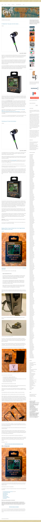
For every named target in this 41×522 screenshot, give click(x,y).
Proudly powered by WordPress (5, 518)
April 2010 (31, 342)
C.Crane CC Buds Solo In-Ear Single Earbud (18, 509)
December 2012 (31, 311)
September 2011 (31, 326)
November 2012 (31, 312)
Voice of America (36, 416)
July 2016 (31, 270)
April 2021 (31, 215)
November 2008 (31, 357)
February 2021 (31, 217)
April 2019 (31, 238)
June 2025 (31, 167)
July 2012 (31, 316)
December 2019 (31, 231)
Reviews (13, 222)
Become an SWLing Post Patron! (33, 100)
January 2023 (31, 195)
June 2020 (31, 225)
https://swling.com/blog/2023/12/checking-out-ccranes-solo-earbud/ (11, 111)
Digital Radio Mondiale (32, 403)
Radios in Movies (32, 409)
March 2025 (31, 170)
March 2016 (31, 274)
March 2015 (31, 285)
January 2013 (31, 310)
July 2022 (31, 201)
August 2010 (31, 338)
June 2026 (31, 156)
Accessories (8, 115)
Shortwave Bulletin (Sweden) (33, 381)
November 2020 (31, 220)
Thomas (3, 511)
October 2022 (31, 198)
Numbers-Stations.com (32, 373)
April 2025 (31, 169)
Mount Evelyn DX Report (32, 371)
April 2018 (31, 250)
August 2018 (31, 246)
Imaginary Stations (32, 406)
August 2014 (31, 292)
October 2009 (31, 348)
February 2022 (31, 206)
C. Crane (18, 222)
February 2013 (31, 309)
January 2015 (31, 287)
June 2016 (31, 271)
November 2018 (31, 243)
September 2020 (31, 222)
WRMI (36, 417)
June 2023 (31, 190)
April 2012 (31, 319)
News (11, 115)
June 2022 (31, 202)
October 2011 (31, 325)
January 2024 (31, 184)
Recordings (34, 410)
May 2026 (31, 157)
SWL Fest (31, 386)
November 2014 (31, 289)
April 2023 (31, 192)
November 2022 (31, 197)
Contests (12, 508)
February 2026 (31, 160)
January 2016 (31, 276)
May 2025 (31, 168)
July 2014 (31, 293)
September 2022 (31, 199)
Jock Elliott (22, 116)
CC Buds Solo (8, 510)
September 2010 (31, 337)
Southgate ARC (32, 415)
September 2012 (31, 314)
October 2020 (31, 221)
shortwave (33, 411)
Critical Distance (31, 363)
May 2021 (31, 214)
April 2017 (31, 261)
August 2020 (31, 223)
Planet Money (5, 498)
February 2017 (31, 263)
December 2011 (31, 323)
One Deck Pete (32, 408)
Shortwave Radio (14, 115)
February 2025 (31, 171)
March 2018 (31, 251)
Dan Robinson (37, 402)
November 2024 (31, 174)
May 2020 (31, 226)
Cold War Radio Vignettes (33, 362)
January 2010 (31, 345)
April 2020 (31, 227)
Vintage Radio (31, 416)
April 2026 (31, 158)
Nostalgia (34, 407)
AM (10, 508)
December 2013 (31, 300)
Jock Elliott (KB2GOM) (12, 116)
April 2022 (31, 204)
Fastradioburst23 (35, 404)
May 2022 (31, 203)
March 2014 (31, 297)
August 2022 (31, 200)
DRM (30, 404)
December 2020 (31, 219)
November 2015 (31, 278)
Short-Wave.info (31, 380)
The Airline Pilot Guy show (6, 492)
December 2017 (31, 254)
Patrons (9, 4)
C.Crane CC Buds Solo (21, 115)
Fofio (30, 368)
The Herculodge (31, 388)
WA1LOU (31, 389)
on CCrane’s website (13, 160)
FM (14, 508)
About (24, 4)
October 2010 (31, 336)
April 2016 (31, 273)
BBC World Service (32, 401)
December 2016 (31, 265)
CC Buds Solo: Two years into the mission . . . (11, 23)
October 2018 (31, 244)
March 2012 (31, 320)
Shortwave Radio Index (32, 383)
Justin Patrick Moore (33, 407)
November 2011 (31, 324)
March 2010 (31, 343)
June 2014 (31, 294)
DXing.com (31, 367)
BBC (34, 400)
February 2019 (31, 240)
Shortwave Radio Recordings (33, 414)
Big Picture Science (5, 496)
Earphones (13, 510)
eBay (31, 404)
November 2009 (31, 347)
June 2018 (31, 248)
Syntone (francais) (32, 387)
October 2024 (31, 175)
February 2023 (31, 194)
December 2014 (31, 288)
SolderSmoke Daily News (32, 385)
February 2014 (31, 298)
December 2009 (31, 346)
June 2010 (31, 340)
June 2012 (31, 317)
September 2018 (31, 245)
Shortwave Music (37, 412)
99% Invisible (5, 495)
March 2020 (31, 228)
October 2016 (31, 267)
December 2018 (31, 242)
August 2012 (31, 315)
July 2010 (31, 339)
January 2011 (31, 333)
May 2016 (31, 272)
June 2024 (31, 179)
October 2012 (31, 313)
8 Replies (3, 25)
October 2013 (31, 302)
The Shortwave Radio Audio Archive (8, 491)
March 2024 (31, 182)
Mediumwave (31, 407)
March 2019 (31, 239)
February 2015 (31, 286)
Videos (37, 415)
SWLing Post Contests (17, 510)
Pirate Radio (36, 408)
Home (2, 4)
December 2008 (31, 356)
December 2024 (31, 173)
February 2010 (31, 344)
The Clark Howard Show (6, 497)
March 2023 (31, 193)
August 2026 (31, 154)
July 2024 (31, 178)
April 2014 (31, 296)
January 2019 (31, 241)
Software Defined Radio (33, 415)
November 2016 (31, 266)
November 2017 (31, 255)
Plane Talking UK (5, 493)
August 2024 (31, 177)
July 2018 (31, 247)
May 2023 (31, 191)
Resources (13, 4)
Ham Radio (32, 405)
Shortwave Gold (32, 412)
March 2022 (31, 205)
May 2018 (31, 249)
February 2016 (31, 275)
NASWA (30, 372)
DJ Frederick (37, 403)
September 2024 (31, 176)
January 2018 (31, 253)
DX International (31, 365)
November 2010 (31, 335)
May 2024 (31, 180)
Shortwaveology (31, 384)
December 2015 (31, 277)
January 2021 (31, 218)
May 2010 (31, 341)
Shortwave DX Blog (32, 382)
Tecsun (35, 415)
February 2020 (31, 229)
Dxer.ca (30, 366)
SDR (37, 410)
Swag (5, 4)
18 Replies (3, 123)
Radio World (31, 410)
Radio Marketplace (18, 4)
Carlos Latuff (32, 402)
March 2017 (31, 262)
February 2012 (31, 321)
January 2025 (31, 172)
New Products (16, 508)
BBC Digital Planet (5, 494)
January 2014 (31, 299)
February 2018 (31, 252)
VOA (33, 416)
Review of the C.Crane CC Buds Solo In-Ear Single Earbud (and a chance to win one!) (13, 229)
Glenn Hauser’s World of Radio (33, 369)
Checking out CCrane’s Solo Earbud (9, 121)
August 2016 (31, 269)
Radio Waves (36, 409)
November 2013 (31, 301)
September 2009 (31, 349)
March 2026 (31, 159)
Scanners (21, 508)
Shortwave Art (32, 411)
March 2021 (31, 216)
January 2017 (31, 264)
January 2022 (31, 207)
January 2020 (31, 230)
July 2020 (31, 224)
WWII (37, 417)
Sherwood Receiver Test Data (33, 394)
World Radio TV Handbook (33, 396)
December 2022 (31, 196)
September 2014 (31, 291)
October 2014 (31, 290)
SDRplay (30, 411)
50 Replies (3, 231)
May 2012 (31, 318)
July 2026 (31, 155)
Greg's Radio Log (32, 370)
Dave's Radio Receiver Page (33, 364)
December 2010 (31, 334)
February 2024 (31, 183)
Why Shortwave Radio (32, 417)
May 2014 (31, 295)
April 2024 (31, 181)
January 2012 (31, 322)
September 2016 (31, 268)
